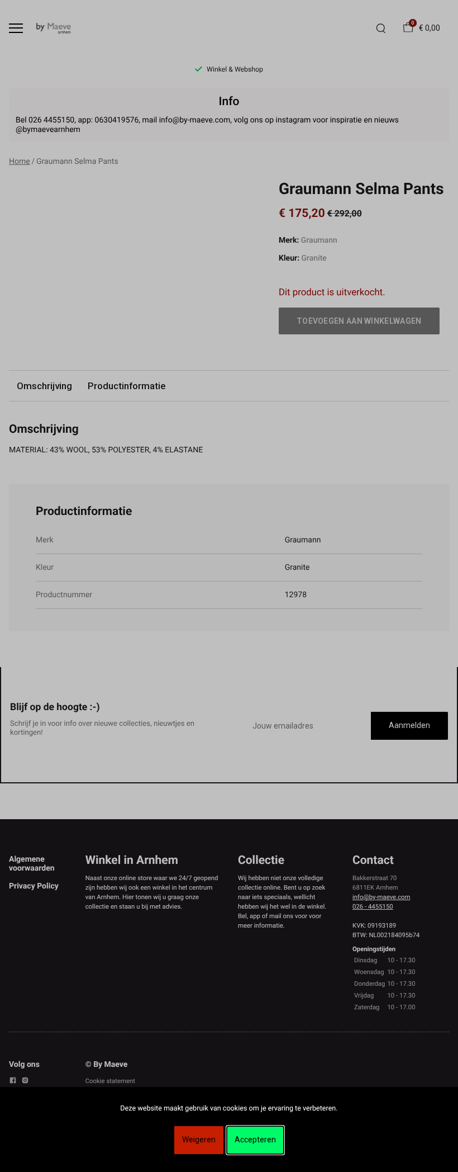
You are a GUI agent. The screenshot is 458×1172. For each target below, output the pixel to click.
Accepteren (255, 1139)
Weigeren (199, 1139)
